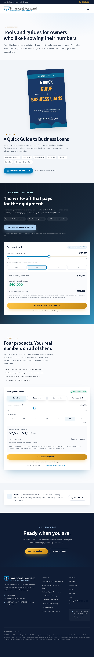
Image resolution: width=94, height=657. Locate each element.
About (71, 589)
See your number (35, 551)
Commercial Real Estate (50, 600)
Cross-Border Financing (50, 604)
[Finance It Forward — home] (19, 578)
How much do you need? (15, 405)
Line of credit (57, 398)
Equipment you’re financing (16, 253)
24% (36, 267)
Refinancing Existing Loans (51, 611)
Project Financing (48, 607)
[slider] (49, 256)
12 (12, 419)
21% (16, 267)
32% (57, 267)
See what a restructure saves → (56, 466)
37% (77, 267)
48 (47, 419)
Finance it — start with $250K (45, 305)
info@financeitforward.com (16, 598)
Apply (71, 597)
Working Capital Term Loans (51, 592)
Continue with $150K (45, 457)
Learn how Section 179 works (18, 227)
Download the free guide (20, 170)
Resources (73, 585)
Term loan (16, 398)
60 (58, 419)
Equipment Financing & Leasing (52, 581)
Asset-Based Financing (49, 596)
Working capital (77, 398)
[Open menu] (88, 9)
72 (70, 419)
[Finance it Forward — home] (20, 9)
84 (81, 419)
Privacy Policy (8, 632)
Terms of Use (17, 632)
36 (35, 419)
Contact (72, 593)
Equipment (37, 398)
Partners (72, 581)
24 (24, 419)
